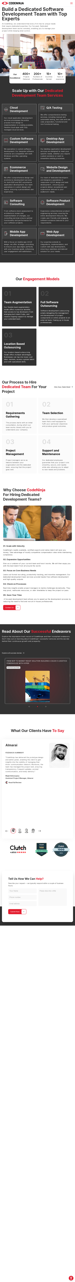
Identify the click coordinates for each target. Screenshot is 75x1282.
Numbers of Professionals (38, 78)
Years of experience (60, 78)
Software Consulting (17, 202)
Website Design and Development (58, 169)
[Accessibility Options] (71, 1278)
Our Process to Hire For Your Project (24, 387)
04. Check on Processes (14, 584)
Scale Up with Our (37, 93)
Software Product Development (58, 202)
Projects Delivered (26, 78)
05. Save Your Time (12, 595)
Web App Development (55, 233)
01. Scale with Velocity (14, 546)
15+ (48, 74)
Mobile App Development (19, 233)
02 (45, 293)
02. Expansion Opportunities (16, 559)
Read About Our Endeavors (36, 631)
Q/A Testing (54, 107)
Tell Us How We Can (26, 878)
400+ (26, 74)
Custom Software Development (21, 140)
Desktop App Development (55, 140)
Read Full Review (15, 782)
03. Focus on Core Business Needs (19, 570)
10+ (60, 74)
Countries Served (48, 78)
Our (37, 279)
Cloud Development (19, 109)
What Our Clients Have (37, 730)
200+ (37, 74)
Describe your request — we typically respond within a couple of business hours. (35, 884)
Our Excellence (15, 76)
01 (7, 293)
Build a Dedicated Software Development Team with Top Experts (34, 14)
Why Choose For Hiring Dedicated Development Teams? (24, 494)
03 (8, 335)
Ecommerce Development (19, 169)
